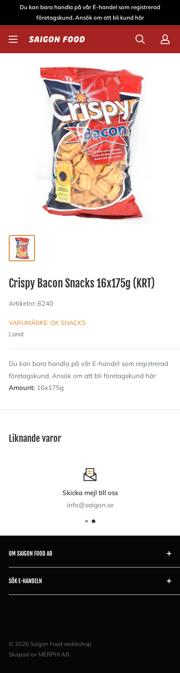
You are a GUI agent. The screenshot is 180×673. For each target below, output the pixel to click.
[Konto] (165, 39)
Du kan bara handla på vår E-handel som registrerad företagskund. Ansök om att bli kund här (90, 12)
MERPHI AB (53, 654)
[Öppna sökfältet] (140, 39)
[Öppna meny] (13, 39)
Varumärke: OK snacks (47, 323)
